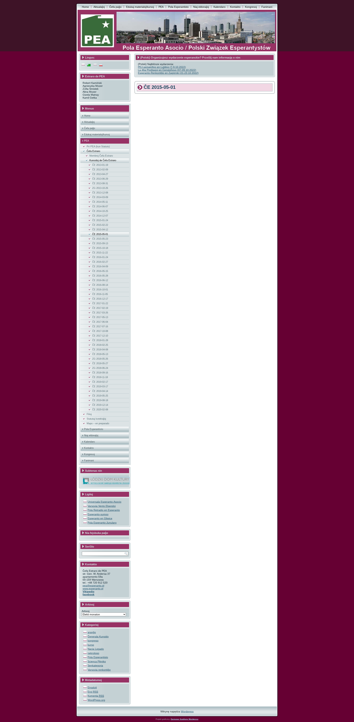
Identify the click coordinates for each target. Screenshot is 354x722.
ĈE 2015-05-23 (100, 238)
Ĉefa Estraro (93, 151)
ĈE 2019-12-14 (100, 405)
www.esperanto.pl (93, 588)
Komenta (96, 695)
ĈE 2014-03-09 (100, 197)
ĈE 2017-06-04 (100, 321)
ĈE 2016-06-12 (100, 280)
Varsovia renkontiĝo (99, 669)
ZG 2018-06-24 (100, 368)
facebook (88, 594)
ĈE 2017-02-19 (100, 308)
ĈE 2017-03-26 (100, 312)
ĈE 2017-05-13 (100, 317)
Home (85, 6)
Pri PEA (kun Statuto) (98, 146)
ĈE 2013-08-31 (100, 183)
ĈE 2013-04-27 (100, 174)
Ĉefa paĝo (115, 6)
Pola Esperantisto (178, 6)
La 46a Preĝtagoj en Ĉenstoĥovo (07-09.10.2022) (167, 69)
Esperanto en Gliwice (100, 518)
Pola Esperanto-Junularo (102, 522)
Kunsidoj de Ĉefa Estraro (102, 160)
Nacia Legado (96, 648)
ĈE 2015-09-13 (100, 243)
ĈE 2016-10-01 (100, 289)
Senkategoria (95, 665)
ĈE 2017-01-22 (100, 303)
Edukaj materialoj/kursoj (140, 6)
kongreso (93, 640)
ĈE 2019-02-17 (100, 381)
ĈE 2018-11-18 (100, 377)
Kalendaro (219, 6)
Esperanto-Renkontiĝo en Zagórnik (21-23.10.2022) (168, 72)
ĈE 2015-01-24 (100, 220)
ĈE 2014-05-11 (100, 201)
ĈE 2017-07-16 (100, 326)
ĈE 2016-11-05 (100, 294)
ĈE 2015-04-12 (100, 229)
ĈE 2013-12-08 (100, 192)
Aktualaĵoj (99, 6)
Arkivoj (85, 611)
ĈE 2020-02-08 (100, 409)
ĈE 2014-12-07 (100, 215)
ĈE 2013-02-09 (100, 169)
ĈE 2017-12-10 (100, 335)
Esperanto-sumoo (98, 514)
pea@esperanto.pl (93, 585)
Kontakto (235, 6)
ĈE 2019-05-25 (100, 395)
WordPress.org (96, 700)
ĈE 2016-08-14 (100, 285)
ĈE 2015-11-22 (100, 252)
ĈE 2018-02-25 (100, 345)
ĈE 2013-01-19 (100, 165)
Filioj (89, 414)
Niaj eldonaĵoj (201, 6)
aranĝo (92, 632)
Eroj (93, 691)
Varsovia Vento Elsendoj (102, 506)
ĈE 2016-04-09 (100, 266)
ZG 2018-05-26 (100, 358)
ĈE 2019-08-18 (100, 400)
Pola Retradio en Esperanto (104, 510)
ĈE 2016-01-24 (100, 257)
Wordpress (187, 711)
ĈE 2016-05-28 (100, 275)
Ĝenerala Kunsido (98, 636)
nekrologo (93, 653)
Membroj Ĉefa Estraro (101, 155)
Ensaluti (92, 687)
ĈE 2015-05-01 (100, 234)
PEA (161, 6)
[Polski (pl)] (101, 65)
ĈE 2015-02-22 (100, 225)
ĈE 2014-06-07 (100, 206)
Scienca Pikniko (97, 661)
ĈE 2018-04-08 (100, 349)
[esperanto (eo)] (89, 65)
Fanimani (266, 6)
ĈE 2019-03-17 (100, 386)
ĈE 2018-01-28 (100, 340)
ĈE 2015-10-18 (100, 248)
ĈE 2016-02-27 (100, 261)
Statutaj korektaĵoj (96, 418)
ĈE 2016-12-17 (100, 298)
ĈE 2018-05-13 (100, 354)
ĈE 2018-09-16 (100, 372)
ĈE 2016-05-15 (100, 271)
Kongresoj (251, 6)
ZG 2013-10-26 (100, 188)
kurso (91, 644)
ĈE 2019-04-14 (100, 391)
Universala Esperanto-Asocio (104, 501)
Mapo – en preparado (98, 423)
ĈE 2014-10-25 (100, 211)
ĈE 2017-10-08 (100, 331)
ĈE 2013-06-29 (100, 178)
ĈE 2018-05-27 (100, 363)
